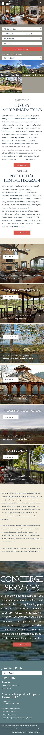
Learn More (22, 232)
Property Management (10, 685)
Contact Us (6, 682)
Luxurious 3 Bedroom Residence (13, 91)
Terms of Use (12, 728)
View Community (10, 256)
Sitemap (29, 728)
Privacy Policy (21, 728)
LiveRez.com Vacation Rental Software (31, 732)
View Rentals (22, 165)
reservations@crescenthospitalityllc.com (17, 718)
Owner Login (6, 688)
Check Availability (22, 49)
